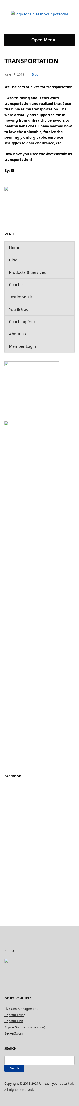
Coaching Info (22, 321)
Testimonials (21, 297)
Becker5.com (13, 1033)
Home (14, 247)
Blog (13, 260)
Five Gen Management (21, 1009)
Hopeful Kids (13, 1021)
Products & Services (27, 272)
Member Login (22, 346)
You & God (19, 309)
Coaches (17, 284)
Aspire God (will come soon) (24, 1027)
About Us (17, 334)
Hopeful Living (15, 1015)
